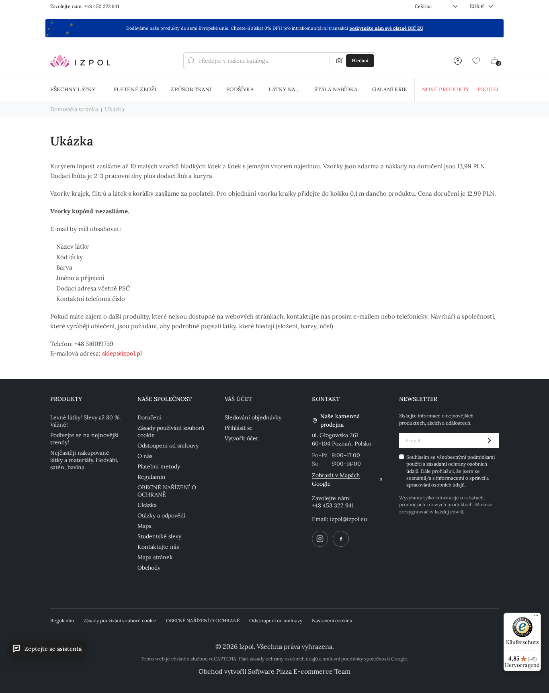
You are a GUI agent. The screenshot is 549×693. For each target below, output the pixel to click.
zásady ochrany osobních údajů (284, 659)
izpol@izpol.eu (348, 519)
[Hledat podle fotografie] (339, 60)
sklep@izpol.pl (122, 353)
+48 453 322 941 (333, 505)
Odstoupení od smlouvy (168, 445)
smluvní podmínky (343, 659)
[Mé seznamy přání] (476, 60)
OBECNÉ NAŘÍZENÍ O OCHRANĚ (166, 491)
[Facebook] (341, 539)
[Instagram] (320, 539)
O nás (144, 456)
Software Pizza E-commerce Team (299, 671)
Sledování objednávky (253, 417)
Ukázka (147, 505)
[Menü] (536, 617)
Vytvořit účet (241, 438)
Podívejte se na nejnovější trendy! (84, 438)
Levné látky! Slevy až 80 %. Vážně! (85, 421)
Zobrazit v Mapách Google (336, 479)
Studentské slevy (159, 536)
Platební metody (158, 466)
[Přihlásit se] (458, 60)
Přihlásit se (239, 427)
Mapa (144, 525)
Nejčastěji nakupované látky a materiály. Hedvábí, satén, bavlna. (84, 460)
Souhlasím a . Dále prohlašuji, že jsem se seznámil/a (450, 471)
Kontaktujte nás (158, 546)
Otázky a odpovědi (161, 515)
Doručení (149, 417)
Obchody (148, 567)
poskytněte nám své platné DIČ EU (386, 28)
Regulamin (151, 476)
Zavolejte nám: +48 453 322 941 (84, 6)
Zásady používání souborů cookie (170, 431)
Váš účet (238, 399)
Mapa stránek (155, 557)
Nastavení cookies (332, 620)
